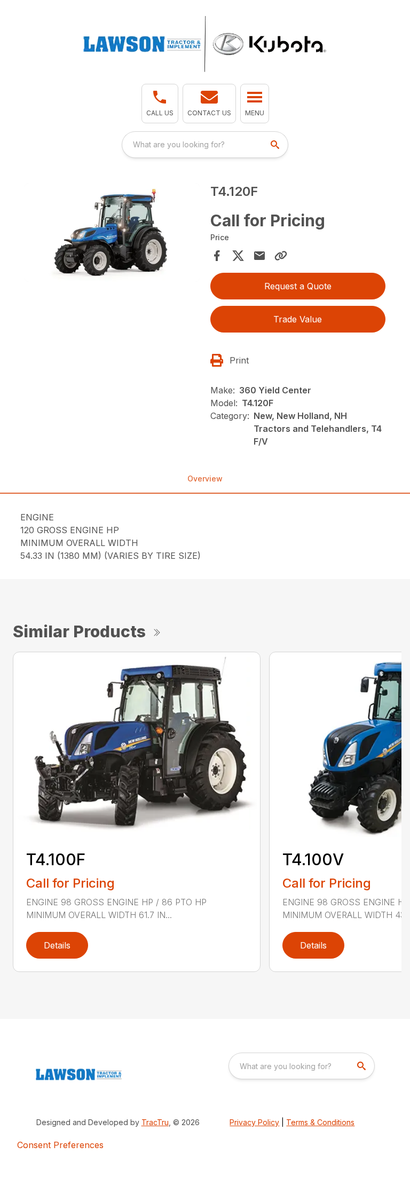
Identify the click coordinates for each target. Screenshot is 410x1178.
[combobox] (205, 144)
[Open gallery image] (112, 232)
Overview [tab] (205, 478)
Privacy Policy (254, 1122)
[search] (276, 144)
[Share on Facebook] (216, 255)
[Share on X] (238, 255)
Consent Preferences (60, 1145)
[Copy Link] (280, 255)
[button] (159, 103)
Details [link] (57, 945)
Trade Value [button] (297, 319)
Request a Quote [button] (298, 286)
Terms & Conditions (320, 1122)
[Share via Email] (259, 255)
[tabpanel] (112, 234)
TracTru (155, 1122)
